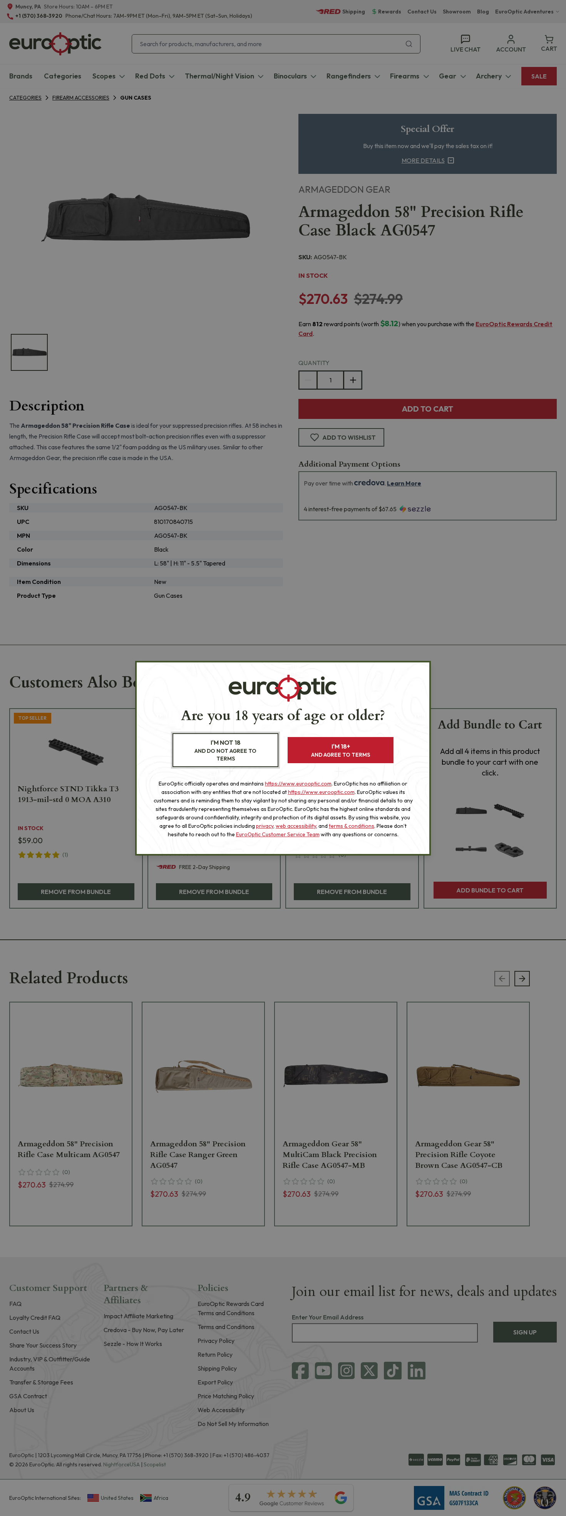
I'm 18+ (340, 750)
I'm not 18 (225, 750)
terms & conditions (351, 825)
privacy (264, 825)
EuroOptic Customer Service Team (278, 834)
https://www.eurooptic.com (298, 783)
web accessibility (296, 825)
